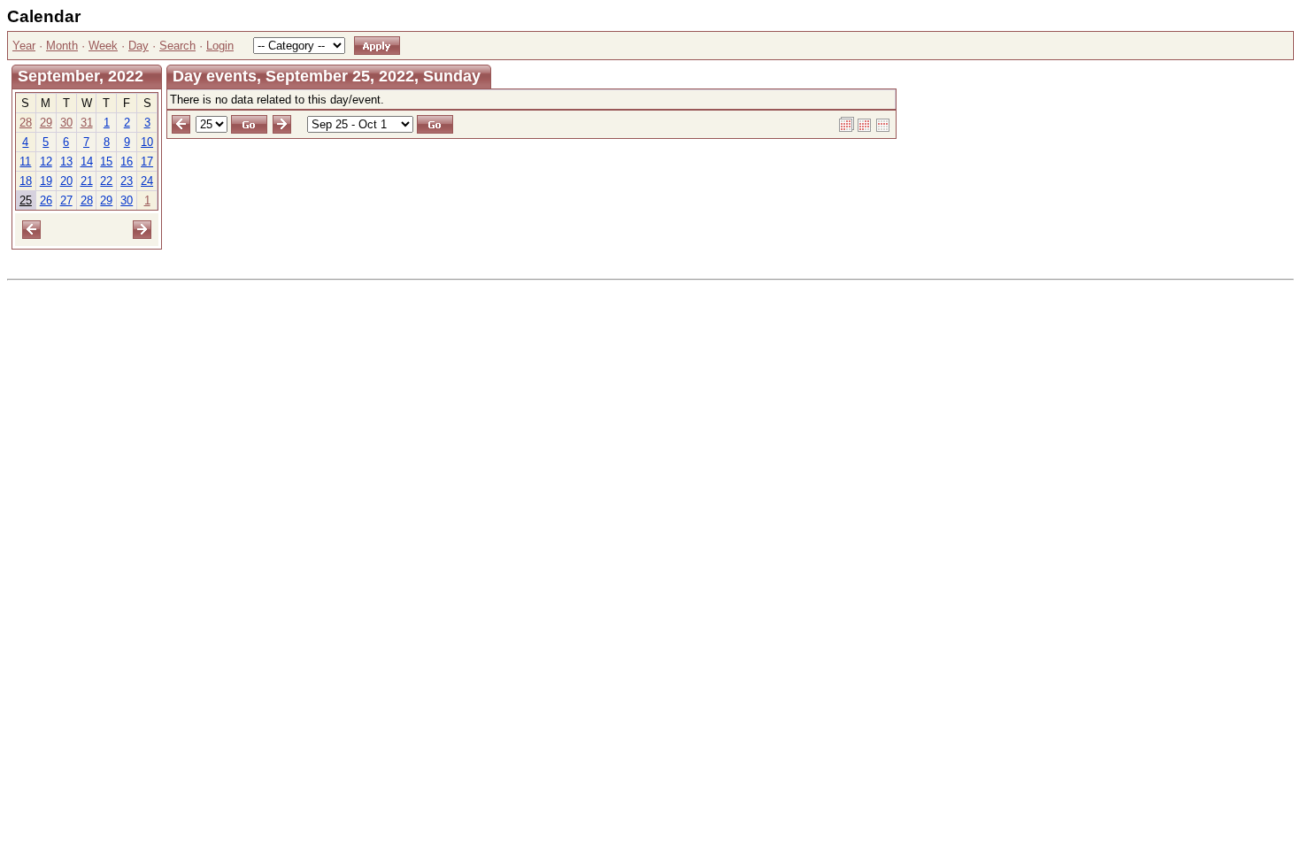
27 (66, 200)
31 (87, 122)
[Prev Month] (31, 228)
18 (25, 181)
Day (138, 45)
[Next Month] (142, 228)
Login (220, 45)
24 (147, 181)
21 (87, 181)
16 (126, 161)
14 (87, 161)
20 (66, 181)
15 (106, 161)
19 (46, 181)
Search (177, 45)
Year (23, 45)
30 (66, 122)
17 (147, 161)
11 (25, 161)
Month (62, 45)
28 (25, 122)
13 (66, 161)
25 (25, 200)
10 (147, 142)
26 (46, 200)
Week (103, 45)
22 (106, 181)
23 (126, 181)
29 (46, 122)
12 (46, 161)
